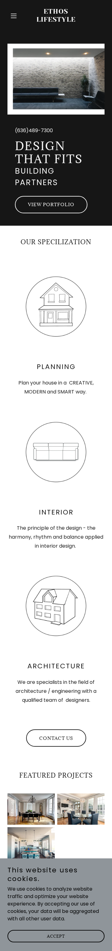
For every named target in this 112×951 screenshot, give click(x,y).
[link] (56, 20)
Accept (56, 936)
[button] (14, 16)
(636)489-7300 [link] (34, 130)
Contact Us (56, 738)
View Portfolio (51, 204)
